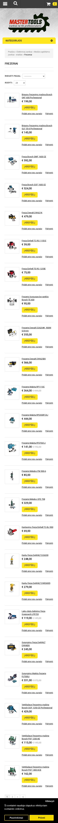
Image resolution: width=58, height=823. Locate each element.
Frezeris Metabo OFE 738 (33, 499)
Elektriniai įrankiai (25, 52)
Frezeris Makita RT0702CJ (34, 443)
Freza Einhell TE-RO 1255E (34, 268)
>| (23, 797)
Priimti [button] (41, 818)
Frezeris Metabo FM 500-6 (34, 471)
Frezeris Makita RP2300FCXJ (35, 415)
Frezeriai (28, 55)
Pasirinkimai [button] (16, 818)
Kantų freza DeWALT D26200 (35, 555)
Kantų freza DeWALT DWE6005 (36, 583)
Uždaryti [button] (49, 801)
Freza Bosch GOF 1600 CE (34, 184)
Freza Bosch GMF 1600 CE (34, 156)
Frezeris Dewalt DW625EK (34, 359)
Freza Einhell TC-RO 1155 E (34, 240)
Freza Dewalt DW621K (32, 212)
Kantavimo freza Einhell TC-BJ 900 (37, 527)
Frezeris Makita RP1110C (33, 387)
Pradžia (11, 52)
